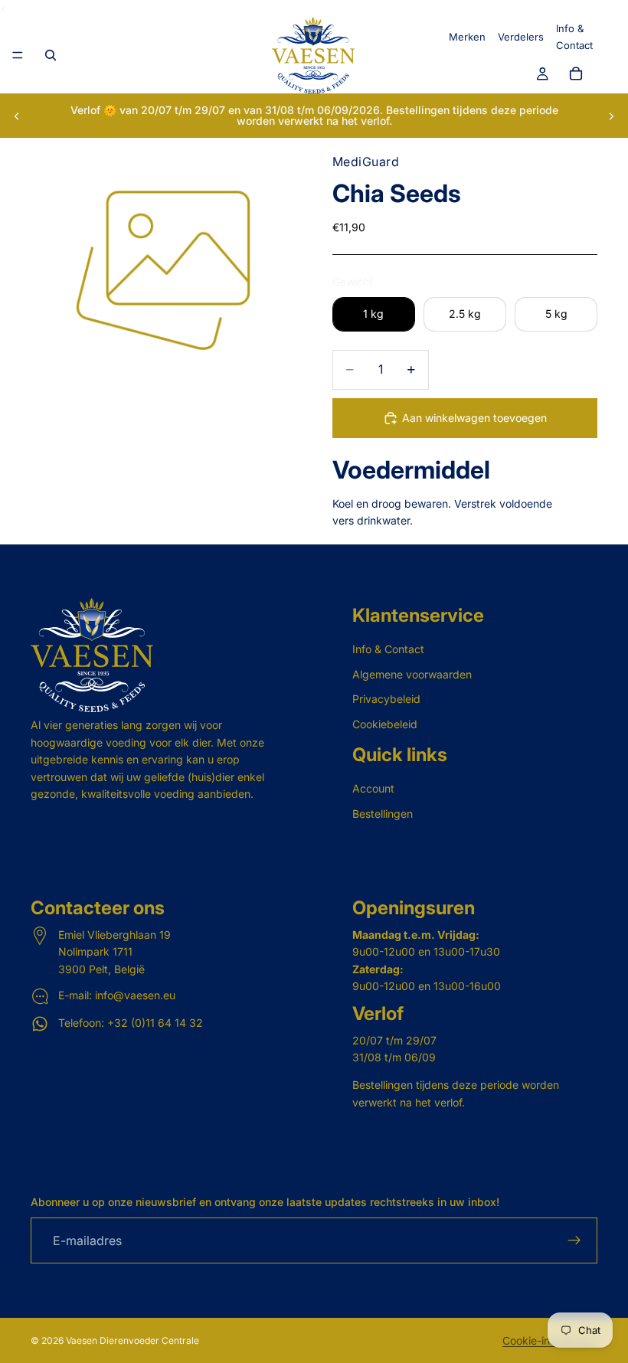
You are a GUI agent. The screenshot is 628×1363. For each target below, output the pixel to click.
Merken (467, 37)
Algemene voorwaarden (412, 674)
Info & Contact (388, 649)
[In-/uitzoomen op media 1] (163, 270)
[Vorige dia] (17, 115)
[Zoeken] (50, 55)
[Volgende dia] (611, 115)
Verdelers (521, 37)
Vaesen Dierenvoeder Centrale (132, 1340)
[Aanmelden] (574, 1241)
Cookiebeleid (384, 724)
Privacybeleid (386, 699)
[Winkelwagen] (576, 74)
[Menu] (17, 56)
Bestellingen (382, 813)
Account (373, 789)
